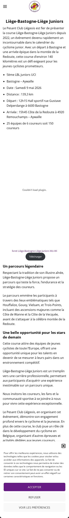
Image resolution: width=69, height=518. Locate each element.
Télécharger (35, 256)
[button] (63, 446)
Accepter (34, 487)
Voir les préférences (34, 507)
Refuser (34, 497)
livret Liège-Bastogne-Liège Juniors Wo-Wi (34, 251)
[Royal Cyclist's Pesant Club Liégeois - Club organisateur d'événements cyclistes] (34, 6)
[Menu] (5, 6)
